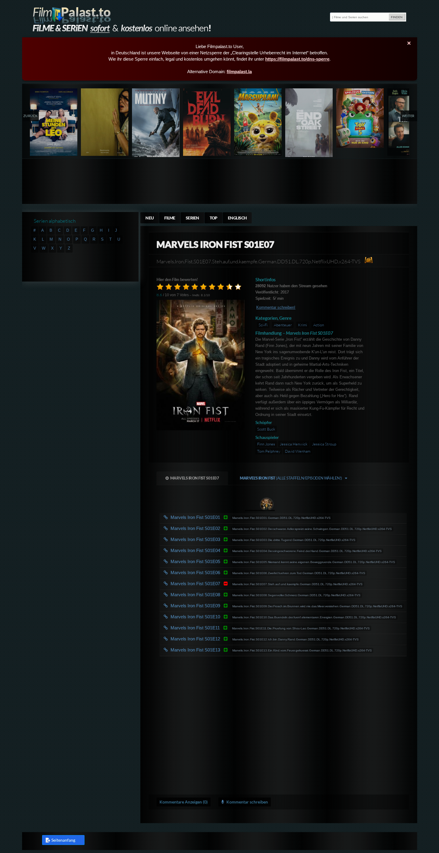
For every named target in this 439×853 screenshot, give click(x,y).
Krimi (302, 324)
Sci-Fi (263, 324)
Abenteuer (283, 324)
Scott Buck (266, 429)
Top (213, 217)
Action (318, 324)
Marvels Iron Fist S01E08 (218, 594)
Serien (192, 217)
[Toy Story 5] (360, 118)
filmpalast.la (239, 71)
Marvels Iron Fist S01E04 (218, 550)
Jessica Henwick (293, 444)
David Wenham (297, 451)
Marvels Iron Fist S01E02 (218, 528)
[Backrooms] (105, 122)
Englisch (237, 217)
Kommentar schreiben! (275, 307)
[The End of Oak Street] (309, 124)
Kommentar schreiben (246, 801)
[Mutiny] (156, 124)
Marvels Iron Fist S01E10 (218, 616)
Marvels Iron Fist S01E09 (218, 605)
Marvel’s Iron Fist (291, 478)
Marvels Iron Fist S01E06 (218, 572)
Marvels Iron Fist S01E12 (218, 638)
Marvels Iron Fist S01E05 (218, 561)
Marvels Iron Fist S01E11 (218, 627)
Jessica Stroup (324, 444)
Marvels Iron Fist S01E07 (194, 478)
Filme (169, 217)
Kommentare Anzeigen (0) (183, 801)
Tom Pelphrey (268, 451)
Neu (149, 217)
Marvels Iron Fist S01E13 (218, 649)
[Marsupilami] (258, 122)
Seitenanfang (63, 840)
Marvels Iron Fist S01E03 (218, 539)
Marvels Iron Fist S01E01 (218, 517)
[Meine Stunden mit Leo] (54, 122)
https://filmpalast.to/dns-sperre (297, 59)
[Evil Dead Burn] (207, 122)
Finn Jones (266, 444)
